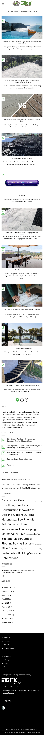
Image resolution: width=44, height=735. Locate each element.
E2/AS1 (15, 520)
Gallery (6, 660)
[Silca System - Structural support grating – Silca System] (22, 3)
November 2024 (7, 619)
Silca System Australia (22, 479)
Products (7, 641)
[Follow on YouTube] (9, 701)
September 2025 (8, 591)
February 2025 (7, 611)
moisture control (30, 534)
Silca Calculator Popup (29, 729)
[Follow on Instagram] (6, 701)
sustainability (39, 548)
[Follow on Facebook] (3, 701)
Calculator (15, 729)
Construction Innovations (18, 510)
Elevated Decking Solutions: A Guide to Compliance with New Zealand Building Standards (21, 486)
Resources (7, 656)
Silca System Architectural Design (27, 548)
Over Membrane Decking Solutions (19, 459)
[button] (3, 3)
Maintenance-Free (13, 534)
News (8, 729)
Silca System (10, 548)
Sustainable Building (15, 553)
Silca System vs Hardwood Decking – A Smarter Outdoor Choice (24, 453)
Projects (6, 645)
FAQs (5, 663)
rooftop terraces (38, 544)
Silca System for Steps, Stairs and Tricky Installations (22, 385)
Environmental (9, 648)
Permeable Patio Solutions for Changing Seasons (22, 232)
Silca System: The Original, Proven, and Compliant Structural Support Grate (21, 440)
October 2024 (7, 623)
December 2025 (7, 587)
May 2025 (5, 599)
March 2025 (6, 607)
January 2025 (7, 615)
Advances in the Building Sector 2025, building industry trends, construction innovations (22, 310)
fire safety (16, 525)
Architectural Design (14, 500)
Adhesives (10, 465)
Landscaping (27, 529)
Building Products (16, 505)
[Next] (26, 400)
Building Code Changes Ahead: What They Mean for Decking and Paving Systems (24, 447)
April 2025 (5, 603)
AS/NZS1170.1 (30, 501)
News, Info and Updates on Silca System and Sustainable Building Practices (18, 571)
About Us (7, 638)
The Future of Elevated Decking (22, 348)
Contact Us (8, 667)
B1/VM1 (36, 501)
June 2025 (5, 595)
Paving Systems (23, 543)
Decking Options (12, 514)
